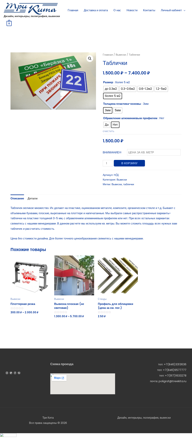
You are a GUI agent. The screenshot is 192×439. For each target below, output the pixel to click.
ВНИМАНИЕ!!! (112, 152)
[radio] (111, 89)
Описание (17, 198)
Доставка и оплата (96, 10)
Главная (73, 10)
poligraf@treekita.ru (172, 381)
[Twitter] (11, 372)
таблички (128, 184)
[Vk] (19, 372)
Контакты (149, 10)
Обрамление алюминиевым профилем (130, 118)
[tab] (17, 199)
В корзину (129, 163)
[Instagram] (7, 372)
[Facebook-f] (15, 372)
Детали (33, 198)
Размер (108, 82)
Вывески (121, 54)
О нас (117, 10)
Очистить (108, 131)
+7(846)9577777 (174, 370)
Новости (132, 10)
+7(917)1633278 (175, 375)
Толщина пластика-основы (122, 104)
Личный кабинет (171, 10)
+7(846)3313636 (175, 364)
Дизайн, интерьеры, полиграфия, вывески (32, 16)
